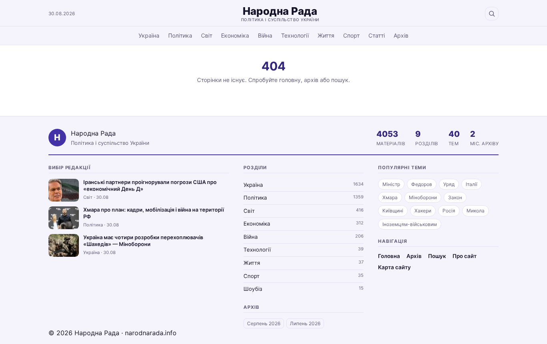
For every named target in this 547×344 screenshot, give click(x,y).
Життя (326, 35)
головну (290, 79)
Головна (389, 256)
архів (311, 79)
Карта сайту (394, 267)
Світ (206, 35)
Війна (265, 35)
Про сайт (464, 256)
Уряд (448, 184)
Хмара (390, 197)
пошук (339, 79)
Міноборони (423, 197)
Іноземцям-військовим (409, 224)
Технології (295, 35)
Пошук (437, 256)
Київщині (392, 211)
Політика (180, 35)
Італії (471, 184)
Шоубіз (252, 289)
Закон (455, 197)
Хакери (422, 211)
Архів (401, 35)
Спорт (351, 35)
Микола (476, 211)
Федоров (421, 184)
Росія (448, 211)
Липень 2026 (305, 323)
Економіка (235, 35)
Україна (149, 35)
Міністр (391, 184)
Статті (376, 35)
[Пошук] (492, 13)
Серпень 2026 (263, 323)
